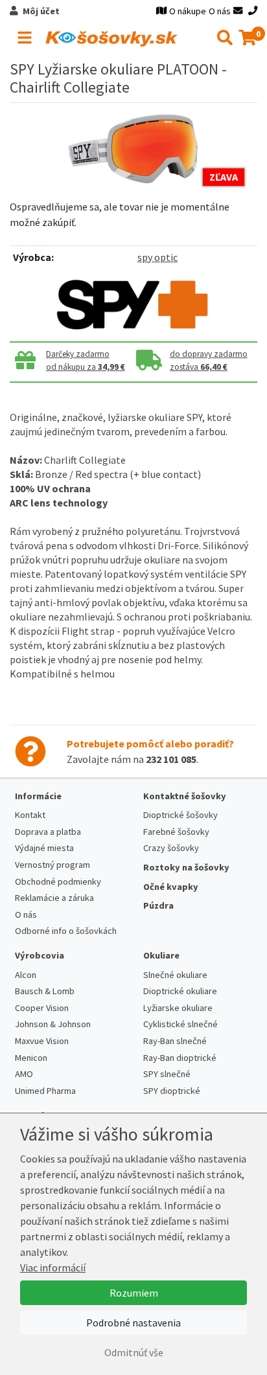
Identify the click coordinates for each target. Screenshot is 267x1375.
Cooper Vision (42, 1008)
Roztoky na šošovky (186, 867)
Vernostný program (52, 864)
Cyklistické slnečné (180, 1024)
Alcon (25, 975)
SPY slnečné (167, 1074)
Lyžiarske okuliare (178, 1008)
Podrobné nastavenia (133, 1322)
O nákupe (187, 11)
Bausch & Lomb (45, 991)
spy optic (157, 257)
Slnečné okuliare (175, 975)
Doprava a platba (48, 831)
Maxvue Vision (42, 1041)
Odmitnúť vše (133, 1352)
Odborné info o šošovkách (66, 931)
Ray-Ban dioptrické (179, 1057)
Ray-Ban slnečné (175, 1041)
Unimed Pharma (45, 1091)
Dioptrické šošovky (180, 815)
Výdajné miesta (44, 848)
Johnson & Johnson (53, 1024)
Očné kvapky (170, 886)
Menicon (31, 1057)
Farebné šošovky (176, 831)
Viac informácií (53, 1267)
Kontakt (30, 815)
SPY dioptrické (171, 1091)
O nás (220, 11)
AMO (24, 1074)
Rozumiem (134, 1292)
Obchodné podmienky (58, 881)
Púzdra (158, 905)
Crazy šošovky (171, 848)
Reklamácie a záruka (54, 897)
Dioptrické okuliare (180, 991)
